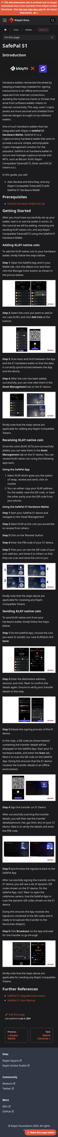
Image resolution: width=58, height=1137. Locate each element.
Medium (7, 1083)
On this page (11, 37)
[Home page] (5, 29)
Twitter (6, 1088)
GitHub (6, 1111)
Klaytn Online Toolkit (14, 1065)
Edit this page (17, 1014)
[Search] (53, 20)
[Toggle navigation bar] (4, 20)
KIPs (5, 1106)
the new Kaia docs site (31, 9)
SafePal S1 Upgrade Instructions (26, 995)
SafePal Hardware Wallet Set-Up (26, 203)
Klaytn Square (10, 1060)
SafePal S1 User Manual (21, 1000)
